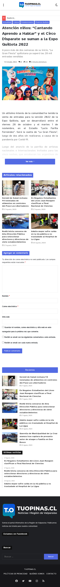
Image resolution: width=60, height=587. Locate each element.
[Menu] (3, 6)
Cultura (16, 22)
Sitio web (5, 317)
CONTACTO (51, 574)
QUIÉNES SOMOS (36, 574)
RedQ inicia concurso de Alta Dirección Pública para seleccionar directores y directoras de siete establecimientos (15, 236)
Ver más (29, 162)
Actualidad (7, 22)
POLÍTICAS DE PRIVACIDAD (15, 574)
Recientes (30, 370)
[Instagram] (36, 581)
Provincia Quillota (42, 22)
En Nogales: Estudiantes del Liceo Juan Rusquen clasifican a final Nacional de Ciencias (37, 393)
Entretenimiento (27, 22)
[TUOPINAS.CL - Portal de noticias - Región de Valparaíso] (30, 5)
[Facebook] (16, 581)
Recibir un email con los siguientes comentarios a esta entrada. (30, 337)
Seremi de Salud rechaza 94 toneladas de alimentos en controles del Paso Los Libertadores (38, 380)
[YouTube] (30, 581)
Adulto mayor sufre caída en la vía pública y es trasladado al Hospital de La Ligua (39, 423)
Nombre (6, 296)
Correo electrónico (10, 306)
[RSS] (43, 581)
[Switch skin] (56, 6)
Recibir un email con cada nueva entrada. (21, 343)
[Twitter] (23, 581)
